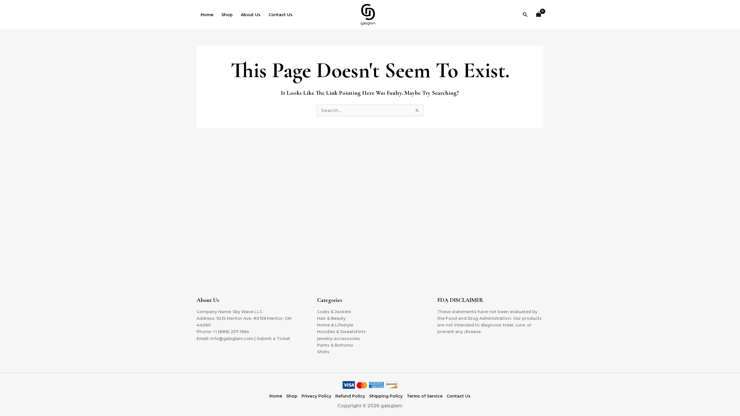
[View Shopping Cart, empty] (538, 14)
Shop (227, 14)
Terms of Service (425, 396)
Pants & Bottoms (335, 345)
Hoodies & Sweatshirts (341, 331)
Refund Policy (350, 396)
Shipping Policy (386, 396)
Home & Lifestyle (335, 325)
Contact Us (281, 14)
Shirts (323, 351)
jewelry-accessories (338, 338)
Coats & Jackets (334, 311)
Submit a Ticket (273, 338)
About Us (250, 14)
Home (207, 14)
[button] (525, 14)
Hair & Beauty (331, 318)
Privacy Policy (316, 396)
